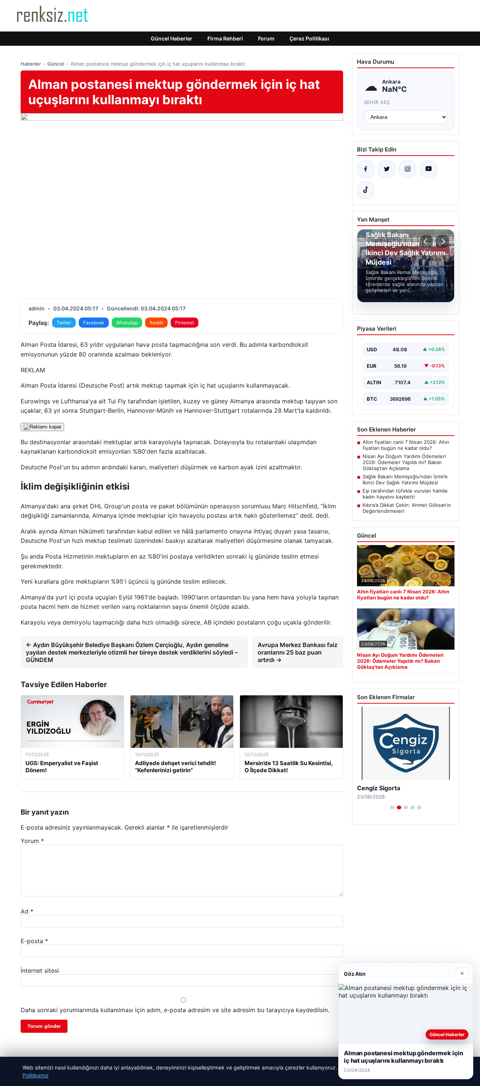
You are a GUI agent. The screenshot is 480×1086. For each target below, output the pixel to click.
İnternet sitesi (40, 970)
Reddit (156, 322)
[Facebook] (365, 169)
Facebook (93, 322)
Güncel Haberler (171, 38)
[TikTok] (365, 190)
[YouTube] (428, 169)
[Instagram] (407, 169)
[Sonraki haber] (442, 241)
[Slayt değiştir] (392, 807)
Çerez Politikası (309, 38)
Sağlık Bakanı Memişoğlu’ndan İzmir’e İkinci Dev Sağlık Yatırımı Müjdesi (405, 479)
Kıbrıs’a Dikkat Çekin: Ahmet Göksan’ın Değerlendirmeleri (407, 508)
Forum (266, 38)
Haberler (31, 64)
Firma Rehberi (225, 38)
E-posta (34, 941)
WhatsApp (127, 322)
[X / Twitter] (386, 169)
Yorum (32, 841)
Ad (27, 911)
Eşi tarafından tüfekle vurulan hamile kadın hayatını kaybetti (405, 494)
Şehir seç (377, 102)
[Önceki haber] (426, 241)
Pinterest (184, 322)
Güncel (55, 64)
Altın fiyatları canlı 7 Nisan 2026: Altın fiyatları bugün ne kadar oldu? (406, 445)
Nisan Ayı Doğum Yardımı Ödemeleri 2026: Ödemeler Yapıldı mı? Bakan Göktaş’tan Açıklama (404, 462)
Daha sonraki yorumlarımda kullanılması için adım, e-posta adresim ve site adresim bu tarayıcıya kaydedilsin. (175, 1010)
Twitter (64, 322)
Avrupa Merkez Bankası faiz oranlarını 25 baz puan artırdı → (298, 652)
